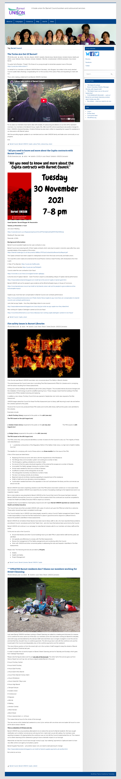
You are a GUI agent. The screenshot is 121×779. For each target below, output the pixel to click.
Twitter (87, 66)
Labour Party (36, 144)
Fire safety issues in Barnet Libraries (26, 323)
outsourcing (44, 144)
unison (50, 144)
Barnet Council (14, 144)
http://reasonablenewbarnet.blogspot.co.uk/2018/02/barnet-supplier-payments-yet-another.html (38, 749)
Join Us (45, 21)
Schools (33, 59)
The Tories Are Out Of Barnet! (22, 54)
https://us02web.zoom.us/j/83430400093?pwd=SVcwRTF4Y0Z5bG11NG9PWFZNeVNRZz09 (36, 232)
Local (13, 59)
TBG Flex (44, 59)
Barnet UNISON (23, 144)
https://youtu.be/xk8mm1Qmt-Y (18, 66)
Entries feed (91, 113)
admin (21, 57)
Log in (89, 111)
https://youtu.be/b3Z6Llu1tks (30, 264)
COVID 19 (39, 156)
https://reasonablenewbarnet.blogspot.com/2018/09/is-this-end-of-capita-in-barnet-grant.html (37, 280)
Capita (30, 144)
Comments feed (92, 115)
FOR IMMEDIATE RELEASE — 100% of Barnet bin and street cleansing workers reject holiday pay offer (97, 97)
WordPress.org (91, 117)
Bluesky (87, 59)
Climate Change (67, 57)
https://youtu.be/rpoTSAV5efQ (31, 267)
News (52, 21)
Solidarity (38, 59)
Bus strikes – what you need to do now (99, 101)
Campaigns (19, 21)
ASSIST (37, 57)
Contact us (29, 21)
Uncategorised (52, 59)
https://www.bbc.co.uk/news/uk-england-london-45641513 (26, 273)
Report (48, 156)
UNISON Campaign (62, 59)
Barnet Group (49, 57)
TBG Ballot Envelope (93, 85)
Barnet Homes (58, 57)
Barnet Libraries (23, 562)
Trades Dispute (50, 326)
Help (37, 21)
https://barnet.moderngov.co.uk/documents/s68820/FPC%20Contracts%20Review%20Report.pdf (38, 252)
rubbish (35, 766)
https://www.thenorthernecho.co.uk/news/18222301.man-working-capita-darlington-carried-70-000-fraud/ (40, 313)
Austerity (42, 57)
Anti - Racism (30, 57)
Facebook (88, 62)
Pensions (27, 59)
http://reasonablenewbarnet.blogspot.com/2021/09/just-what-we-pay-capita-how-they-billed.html (38, 306)
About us (9, 21)
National (18, 59)
